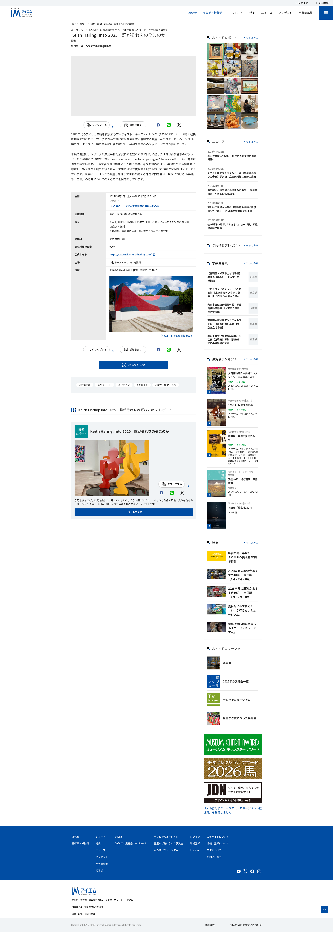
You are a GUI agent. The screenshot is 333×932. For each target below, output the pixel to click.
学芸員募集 (306, 13)
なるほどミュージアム (166, 850)
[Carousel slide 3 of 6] (129, 111)
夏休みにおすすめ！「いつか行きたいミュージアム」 (242, 610)
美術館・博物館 (212, 13)
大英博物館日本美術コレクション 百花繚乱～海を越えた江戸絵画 (242, 375)
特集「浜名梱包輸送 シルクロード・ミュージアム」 (242, 628)
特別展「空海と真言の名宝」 (241, 437)
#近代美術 (142, 385)
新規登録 (195, 843)
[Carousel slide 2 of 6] (121, 111)
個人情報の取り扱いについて (246, 925)
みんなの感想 (136, 365)
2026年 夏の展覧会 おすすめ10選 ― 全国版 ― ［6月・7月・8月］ (243, 592)
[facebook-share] (158, 124)
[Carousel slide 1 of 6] (113, 111)
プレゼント (285, 13)
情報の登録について (218, 843)
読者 (81, 429)
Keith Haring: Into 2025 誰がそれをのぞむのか (129, 431)
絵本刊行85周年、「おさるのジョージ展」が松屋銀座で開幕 (232, 226)
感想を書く (136, 124)
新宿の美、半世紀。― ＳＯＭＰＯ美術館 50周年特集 (242, 557)
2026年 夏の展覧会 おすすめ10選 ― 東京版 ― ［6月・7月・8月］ (243, 575)
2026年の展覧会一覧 (236, 681)
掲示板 (99, 870)
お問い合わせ (214, 857)
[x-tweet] (179, 124)
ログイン (195, 836)
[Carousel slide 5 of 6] (146, 111)
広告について (214, 850)
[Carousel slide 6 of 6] (154, 111)
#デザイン (124, 385)
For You (194, 850)
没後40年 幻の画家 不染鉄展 (243, 481)
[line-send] (169, 124)
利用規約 (210, 925)
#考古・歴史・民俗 (165, 385)
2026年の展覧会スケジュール (131, 843)
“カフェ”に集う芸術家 (240, 404)
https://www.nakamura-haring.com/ (130, 254)
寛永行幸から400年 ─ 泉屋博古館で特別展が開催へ (231, 157)
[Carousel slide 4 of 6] (138, 111)
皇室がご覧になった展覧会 (239, 718)
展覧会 (192, 13)
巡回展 (227, 663)
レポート (237, 13)
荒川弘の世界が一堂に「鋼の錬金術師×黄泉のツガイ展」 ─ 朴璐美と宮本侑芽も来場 (231, 209)
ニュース (266, 13)
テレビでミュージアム (236, 700)
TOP (74, 23)
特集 (252, 13)
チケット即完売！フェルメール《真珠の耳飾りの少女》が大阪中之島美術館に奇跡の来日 (231, 174)
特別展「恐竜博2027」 (240, 507)
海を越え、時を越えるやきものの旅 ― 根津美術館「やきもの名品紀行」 (232, 191)
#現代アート (104, 385)
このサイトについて (218, 836)
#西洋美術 (85, 385)
